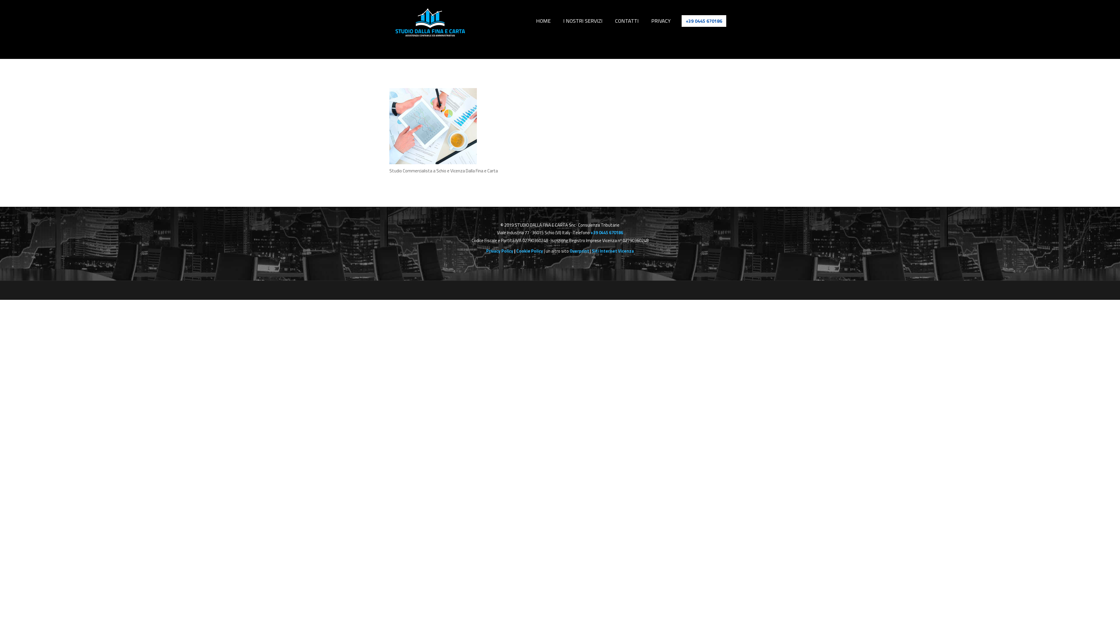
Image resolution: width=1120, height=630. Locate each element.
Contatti (632, 21)
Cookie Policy (529, 251)
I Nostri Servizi (592, 21)
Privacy (663, 21)
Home (556, 21)
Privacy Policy (499, 251)
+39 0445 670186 (704, 21)
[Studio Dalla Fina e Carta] (430, 23)
